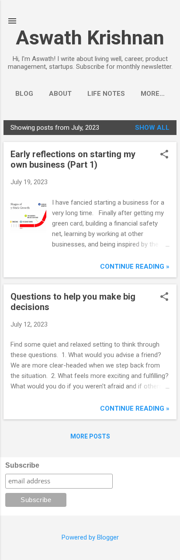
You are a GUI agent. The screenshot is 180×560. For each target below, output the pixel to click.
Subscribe (22, 465)
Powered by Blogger (90, 537)
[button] (164, 155)
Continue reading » (135, 266)
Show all (152, 128)
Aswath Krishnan (90, 37)
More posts (90, 436)
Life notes (106, 94)
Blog (24, 94)
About (60, 94)
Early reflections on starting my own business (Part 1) (72, 159)
